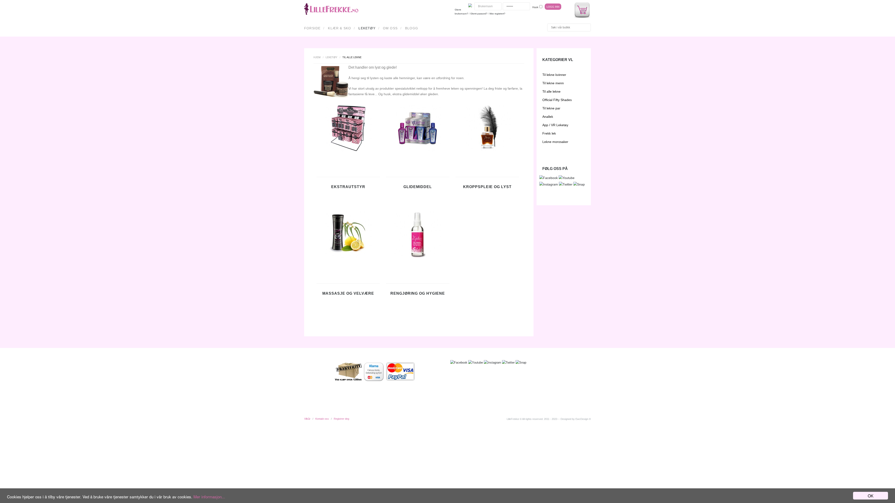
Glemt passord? (478, 13)
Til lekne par (551, 108)
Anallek (547, 116)
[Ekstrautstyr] (348, 150)
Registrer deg (341, 418)
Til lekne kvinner (554, 75)
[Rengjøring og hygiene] (417, 257)
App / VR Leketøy (555, 125)
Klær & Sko (339, 28)
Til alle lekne (551, 91)
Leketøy (366, 28)
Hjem (316, 57)
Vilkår (307, 418)
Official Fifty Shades (557, 100)
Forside (312, 28)
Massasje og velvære (348, 293)
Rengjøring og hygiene (417, 293)
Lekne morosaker (555, 142)
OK (870, 496)
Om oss (390, 28)
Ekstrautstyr (348, 187)
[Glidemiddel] (417, 150)
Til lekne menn (553, 83)
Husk (535, 7)
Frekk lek (549, 133)
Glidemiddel (417, 187)
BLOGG (411, 28)
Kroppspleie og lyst (487, 187)
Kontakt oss (322, 418)
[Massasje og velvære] (348, 257)
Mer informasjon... (209, 497)
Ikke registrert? (497, 13)
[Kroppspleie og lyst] (487, 150)
